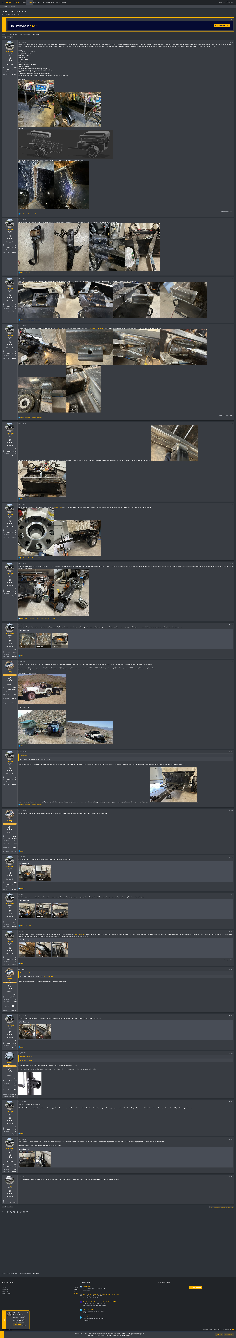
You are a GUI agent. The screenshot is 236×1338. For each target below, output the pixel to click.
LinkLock (58, 328)
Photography (86, 1290)
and (31, 273)
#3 (232, 279)
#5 (232, 424)
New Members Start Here (90, 1297)
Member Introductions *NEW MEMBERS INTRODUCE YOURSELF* (101, 1294)
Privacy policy (217, 1329)
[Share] (230, 42)
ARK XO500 (58, 507)
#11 (232, 810)
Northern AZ (13, 1081)
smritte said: (23, 755)
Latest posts (86, 1282)
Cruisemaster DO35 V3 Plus (96, 328)
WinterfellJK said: (25, 973)
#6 (232, 505)
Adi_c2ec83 (75, 1293)
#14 (232, 932)
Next (9, 38)
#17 (232, 1053)
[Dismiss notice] (231, 20)
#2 (232, 220)
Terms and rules (207, 1329)
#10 (232, 752)
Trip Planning (86, 1313)
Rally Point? (86, 1317)
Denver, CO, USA (12, 69)
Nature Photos (87, 1286)
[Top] (230, 1329)
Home (227, 1329)
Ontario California (12, 689)
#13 (232, 894)
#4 (232, 326)
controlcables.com (79, 934)
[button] (59, 2)
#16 (232, 1015)
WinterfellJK (6, 14)
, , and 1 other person (38, 618)
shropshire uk (13, 1202)
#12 (232, 857)
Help (223, 1329)
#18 (232, 1102)
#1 (232, 42)
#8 (232, 624)
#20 (232, 1176)
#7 (232, 564)
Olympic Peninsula (88, 1309)
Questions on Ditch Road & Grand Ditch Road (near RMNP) (99, 1302)
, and (29, 214)
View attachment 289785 (27, 1060)
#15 (232, 969)
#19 (232, 1139)
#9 (232, 662)
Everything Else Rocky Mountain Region (94, 1305)
